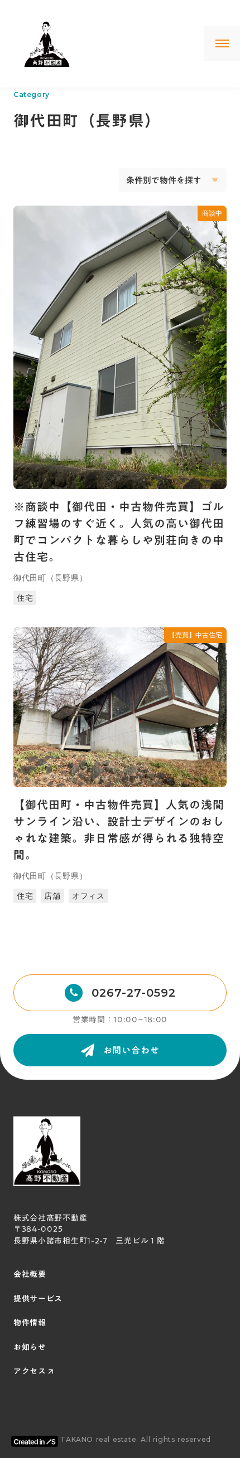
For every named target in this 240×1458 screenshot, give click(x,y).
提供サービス (38, 1299)
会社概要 (29, 1274)
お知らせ (29, 1347)
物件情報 (29, 1323)
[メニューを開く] (222, 43)
